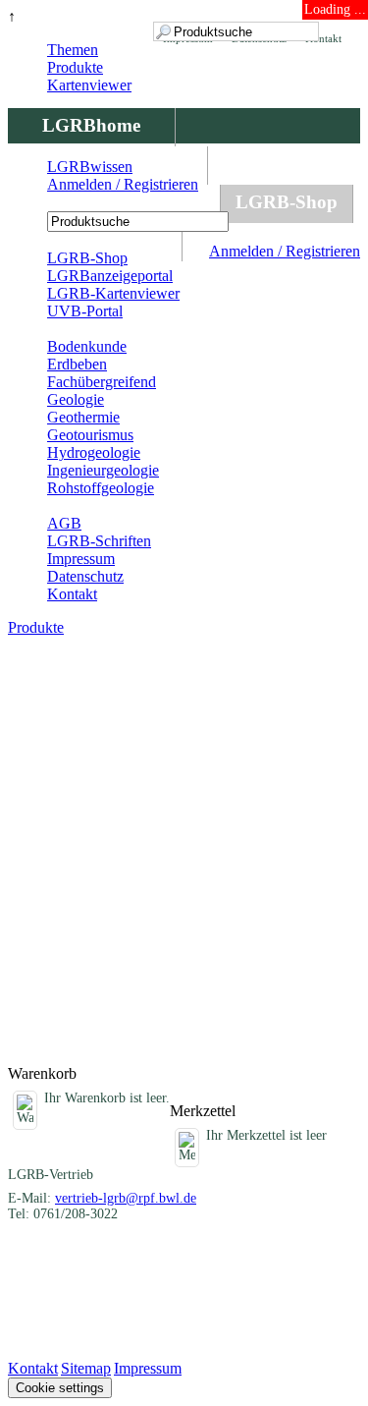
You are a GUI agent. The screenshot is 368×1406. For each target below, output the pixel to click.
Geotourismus (90, 434)
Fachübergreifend (101, 381)
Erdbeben (77, 364)
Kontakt (72, 594)
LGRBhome (91, 125)
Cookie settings (60, 1387)
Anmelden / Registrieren (284, 251)
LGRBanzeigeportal (110, 275)
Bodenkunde (87, 346)
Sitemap (86, 1368)
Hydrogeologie (93, 452)
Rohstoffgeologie (100, 487)
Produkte (75, 67)
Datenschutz (85, 576)
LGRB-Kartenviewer (113, 293)
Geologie (75, 399)
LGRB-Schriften (99, 541)
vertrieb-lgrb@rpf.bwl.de (125, 1198)
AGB (64, 523)
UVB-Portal (85, 311)
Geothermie (83, 417)
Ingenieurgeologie (103, 470)
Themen (72, 49)
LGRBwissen (89, 166)
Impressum (81, 558)
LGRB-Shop (287, 202)
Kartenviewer (89, 85)
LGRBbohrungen (113, 202)
